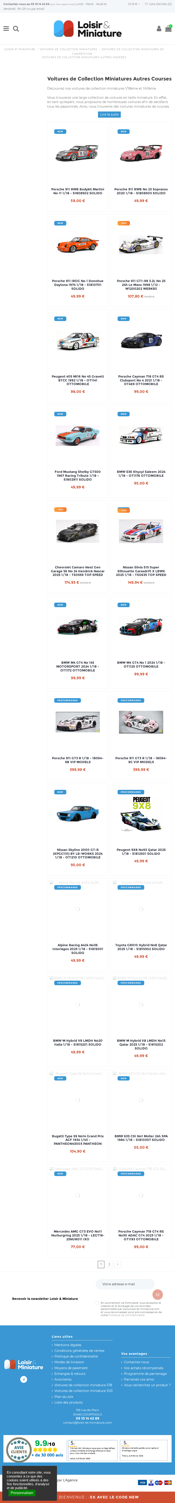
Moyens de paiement (71, 1368)
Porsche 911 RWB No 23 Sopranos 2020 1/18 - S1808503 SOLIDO (141, 191)
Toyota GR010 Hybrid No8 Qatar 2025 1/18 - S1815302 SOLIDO (141, 947)
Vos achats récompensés (143, 1368)
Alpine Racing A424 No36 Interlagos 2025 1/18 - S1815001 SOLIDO (77, 949)
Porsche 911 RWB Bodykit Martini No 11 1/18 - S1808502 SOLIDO (77, 191)
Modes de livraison (69, 1362)
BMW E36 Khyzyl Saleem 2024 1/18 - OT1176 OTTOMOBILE (141, 474)
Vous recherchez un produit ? (147, 1385)
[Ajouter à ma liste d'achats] (71, 180)
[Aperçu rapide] (84, 180)
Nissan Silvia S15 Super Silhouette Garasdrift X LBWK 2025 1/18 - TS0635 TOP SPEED (141, 571)
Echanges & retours (69, 1374)
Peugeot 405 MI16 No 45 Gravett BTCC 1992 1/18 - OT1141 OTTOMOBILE (78, 380)
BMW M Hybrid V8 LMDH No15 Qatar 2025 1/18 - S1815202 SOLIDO (141, 1044)
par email (37, 8)
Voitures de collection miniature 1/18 (83, 1385)
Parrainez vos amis (139, 1379)
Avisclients (63, 1379)
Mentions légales (67, 1345)
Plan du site (63, 1397)
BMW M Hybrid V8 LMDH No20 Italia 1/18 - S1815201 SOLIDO (78, 1043)
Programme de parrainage (145, 1374)
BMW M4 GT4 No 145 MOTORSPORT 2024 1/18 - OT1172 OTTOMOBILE (77, 666)
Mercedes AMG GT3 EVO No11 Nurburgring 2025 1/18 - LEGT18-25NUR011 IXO (77, 1235)
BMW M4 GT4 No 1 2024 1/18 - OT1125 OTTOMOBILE (141, 665)
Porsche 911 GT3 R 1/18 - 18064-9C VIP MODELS (141, 760)
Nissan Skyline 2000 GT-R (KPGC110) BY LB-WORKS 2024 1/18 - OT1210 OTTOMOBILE (78, 853)
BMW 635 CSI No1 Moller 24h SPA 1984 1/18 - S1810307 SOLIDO (141, 1138)
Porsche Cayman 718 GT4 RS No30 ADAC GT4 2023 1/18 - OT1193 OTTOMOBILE (141, 1235)
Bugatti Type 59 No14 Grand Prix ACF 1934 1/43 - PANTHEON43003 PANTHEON (78, 1140)
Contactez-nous (14, 4)
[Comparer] (78, 180)
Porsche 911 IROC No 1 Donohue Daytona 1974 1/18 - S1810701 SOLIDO (77, 284)
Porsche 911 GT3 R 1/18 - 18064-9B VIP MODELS (77, 760)
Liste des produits (68, 1402)
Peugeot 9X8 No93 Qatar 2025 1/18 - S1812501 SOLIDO (141, 852)
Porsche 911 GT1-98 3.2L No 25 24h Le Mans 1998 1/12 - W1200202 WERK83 (141, 284)
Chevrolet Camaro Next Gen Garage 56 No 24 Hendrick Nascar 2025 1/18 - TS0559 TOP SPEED (78, 571)
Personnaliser (22, 1493)
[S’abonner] (157, 1294)
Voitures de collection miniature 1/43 (83, 1391)
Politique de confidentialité (126, 1315)
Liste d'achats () (160, 4)
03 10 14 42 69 (40, 4)
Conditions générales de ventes (79, 1351)
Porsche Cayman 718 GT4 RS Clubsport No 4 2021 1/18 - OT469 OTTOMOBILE (141, 380)
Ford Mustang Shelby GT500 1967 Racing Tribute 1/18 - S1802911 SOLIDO (78, 475)
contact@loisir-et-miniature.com (87, 1422)
